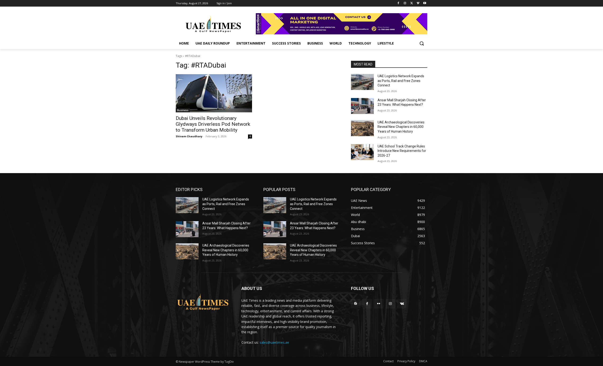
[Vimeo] (418, 3)
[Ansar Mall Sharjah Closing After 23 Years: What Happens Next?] (362, 106)
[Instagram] (405, 3)
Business (182, 110)
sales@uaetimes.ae (274, 342)
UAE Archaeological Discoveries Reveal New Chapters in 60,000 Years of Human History (401, 126)
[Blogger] (355, 303)
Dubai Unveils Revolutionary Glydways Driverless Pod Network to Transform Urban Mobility (213, 124)
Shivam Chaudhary (189, 136)
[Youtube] (424, 3)
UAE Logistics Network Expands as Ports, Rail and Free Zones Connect (401, 80)
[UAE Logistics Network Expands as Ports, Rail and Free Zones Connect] (362, 82)
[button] (421, 43)
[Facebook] (398, 3)
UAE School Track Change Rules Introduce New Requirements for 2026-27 (402, 150)
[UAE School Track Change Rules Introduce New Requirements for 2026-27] (362, 152)
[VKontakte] (402, 303)
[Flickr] (378, 303)
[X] (411, 3)
